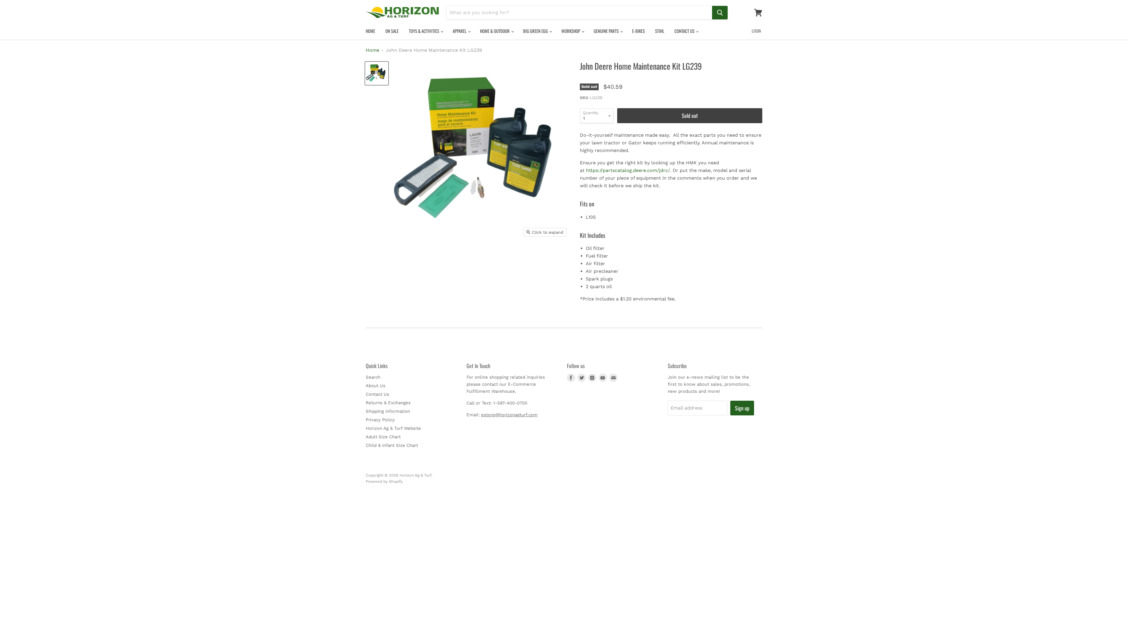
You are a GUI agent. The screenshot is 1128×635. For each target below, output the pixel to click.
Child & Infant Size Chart (392, 445)
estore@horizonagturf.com (509, 414)
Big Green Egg (536, 31)
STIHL (659, 31)
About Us (375, 385)
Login (756, 31)
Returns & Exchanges (388, 402)
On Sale (392, 31)
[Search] (720, 12)
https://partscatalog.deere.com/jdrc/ (628, 170)
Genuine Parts (607, 31)
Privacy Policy (380, 419)
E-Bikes (638, 31)
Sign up (742, 408)
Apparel (460, 31)
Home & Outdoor (495, 31)
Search (373, 377)
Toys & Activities (424, 31)
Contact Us (684, 31)
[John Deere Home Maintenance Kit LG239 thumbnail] (376, 73)
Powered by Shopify (384, 481)
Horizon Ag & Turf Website (393, 428)
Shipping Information (388, 411)
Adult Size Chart (383, 437)
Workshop (571, 31)
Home (370, 31)
